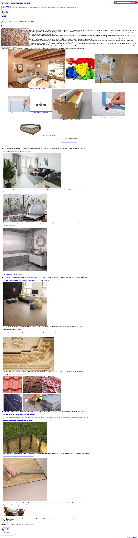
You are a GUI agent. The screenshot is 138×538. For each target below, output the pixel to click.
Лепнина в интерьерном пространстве (13, 334)
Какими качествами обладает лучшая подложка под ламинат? (19, 414)
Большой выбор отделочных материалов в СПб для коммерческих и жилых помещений (26, 280)
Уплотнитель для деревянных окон (71, 119)
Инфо (12, 519)
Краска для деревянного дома (80, 79)
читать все (3, 145)
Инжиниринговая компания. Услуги (12, 191)
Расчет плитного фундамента (49, 135)
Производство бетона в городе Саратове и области (16, 504)
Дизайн (5, 15)
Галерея (5, 17)
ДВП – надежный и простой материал (13, 274)
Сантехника (6, 529)
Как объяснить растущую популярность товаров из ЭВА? (18, 456)
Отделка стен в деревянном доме (37, 88)
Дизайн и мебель (7, 528)
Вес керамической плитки (18, 113)
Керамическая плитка (9, 225)
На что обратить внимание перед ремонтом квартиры (17, 151)
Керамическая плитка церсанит (41, 112)
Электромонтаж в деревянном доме (116, 83)
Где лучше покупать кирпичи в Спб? (13, 329)
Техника (5, 530)
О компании (6, 11)
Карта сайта (8, 6)
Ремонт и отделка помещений (16, 3)
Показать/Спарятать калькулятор (69, 142)
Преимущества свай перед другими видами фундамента (17, 420)
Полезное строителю (30, 21)
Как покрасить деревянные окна (108, 117)
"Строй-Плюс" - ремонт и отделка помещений (12, 21)
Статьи (5, 16)
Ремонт (5, 13)
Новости (5, 12)
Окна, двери (6, 532)
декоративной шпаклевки (62, 35)
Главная (2, 6)
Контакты (5, 19)
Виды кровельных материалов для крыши (14, 374)
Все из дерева (6, 527)
